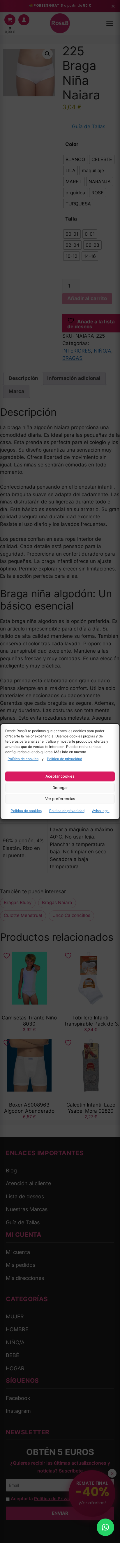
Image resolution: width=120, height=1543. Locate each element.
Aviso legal (101, 811)
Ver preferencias (60, 798)
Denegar (60, 787)
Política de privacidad (64, 759)
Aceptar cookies (60, 776)
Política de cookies (23, 759)
